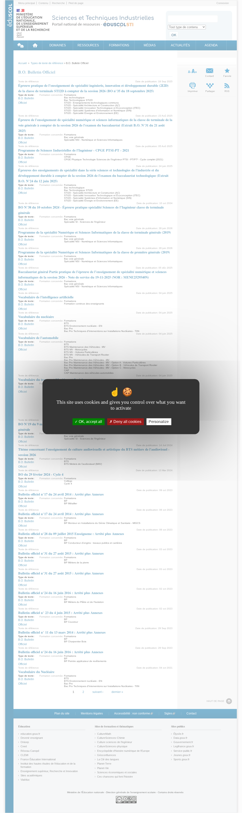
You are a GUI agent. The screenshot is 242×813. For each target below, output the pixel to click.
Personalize (159, 422)
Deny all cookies (126, 422)
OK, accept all (90, 422)
